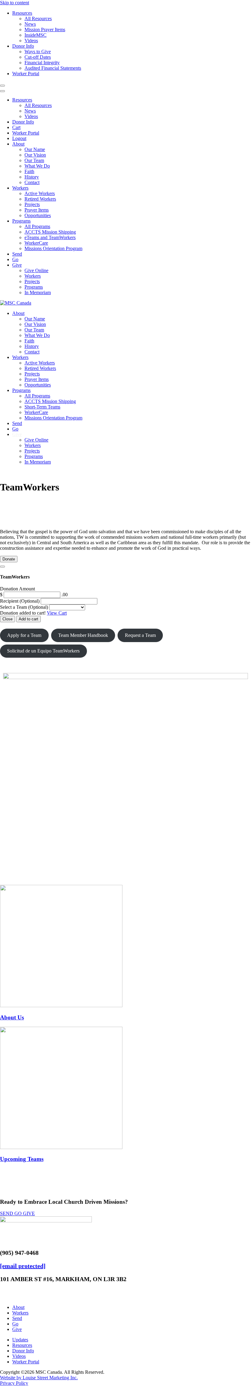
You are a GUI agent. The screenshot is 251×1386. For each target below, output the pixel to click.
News (30, 24)
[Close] (2, 566)
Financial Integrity (42, 62)
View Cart (57, 612)
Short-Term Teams (42, 406)
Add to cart (28, 619)
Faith (29, 171)
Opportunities (37, 215)
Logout (19, 138)
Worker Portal (25, 73)
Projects (32, 204)
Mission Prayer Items (44, 29)
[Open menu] (2, 86)
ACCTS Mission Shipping (50, 232)
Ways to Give (37, 51)
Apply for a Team (24, 635)
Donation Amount (17, 588)
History (31, 176)
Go (15, 259)
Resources (22, 13)
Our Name (34, 149)
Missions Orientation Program (53, 248)
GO (18, 1213)
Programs (21, 221)
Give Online (36, 270)
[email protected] (23, 1265)
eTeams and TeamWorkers (50, 237)
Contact (31, 182)
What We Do (37, 165)
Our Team (34, 160)
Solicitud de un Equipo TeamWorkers (43, 650)
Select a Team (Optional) (24, 607)
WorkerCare (36, 243)
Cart (16, 127)
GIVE (29, 1213)
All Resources (38, 18)
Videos (31, 40)
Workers (20, 187)
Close (7, 619)
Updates (20, 1339)
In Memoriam (37, 292)
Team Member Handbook (83, 635)
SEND (7, 1213)
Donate (8, 559)
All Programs (37, 226)
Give (17, 265)
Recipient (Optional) (20, 601)
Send (17, 254)
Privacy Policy (14, 1383)
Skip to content (14, 2)
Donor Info (23, 46)
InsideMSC (35, 35)
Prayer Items (36, 210)
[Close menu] (2, 91)
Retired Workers (40, 198)
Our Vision (35, 154)
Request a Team (140, 635)
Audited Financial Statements (52, 68)
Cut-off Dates (37, 57)
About (18, 143)
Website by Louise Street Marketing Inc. (39, 1377)
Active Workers (39, 193)
